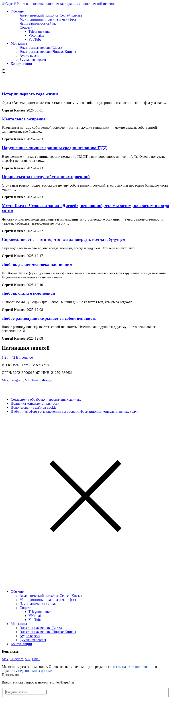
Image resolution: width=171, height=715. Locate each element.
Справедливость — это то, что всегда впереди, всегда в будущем (63, 239)
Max (5, 380)
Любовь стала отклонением (28, 293)
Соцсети (26, 27)
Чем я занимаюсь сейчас (38, 23)
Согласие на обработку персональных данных (46, 399)
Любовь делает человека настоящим (37, 264)
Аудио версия (30, 55)
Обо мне (17, 11)
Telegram (16, 380)
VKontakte (36, 35)
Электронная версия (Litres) (41, 47)
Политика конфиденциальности (35, 403)
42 (13, 357)
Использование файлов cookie (33, 407)
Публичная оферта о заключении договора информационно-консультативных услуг (74, 411)
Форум (47, 380)
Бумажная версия (33, 59)
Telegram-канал (39, 31)
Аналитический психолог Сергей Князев (51, 15)
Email (36, 380)
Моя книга (19, 43)
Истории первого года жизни (30, 94)
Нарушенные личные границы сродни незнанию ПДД (54, 147)
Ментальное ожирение (23, 119)
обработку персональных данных (27, 671)
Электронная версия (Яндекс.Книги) (48, 51)
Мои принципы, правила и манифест (48, 19)
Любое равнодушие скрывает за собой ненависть (49, 318)
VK (27, 380)
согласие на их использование (131, 667)
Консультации (21, 63)
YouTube (34, 39)
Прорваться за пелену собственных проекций (46, 176)
